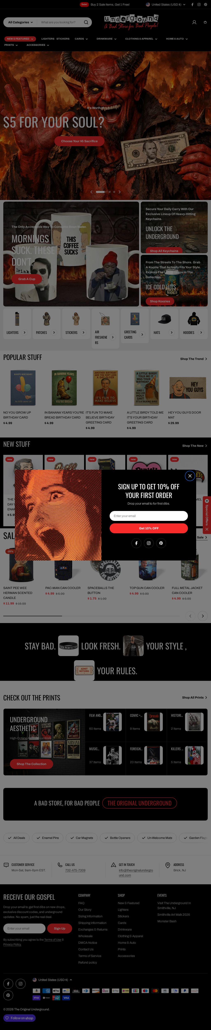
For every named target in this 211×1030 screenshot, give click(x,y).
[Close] (190, 476)
